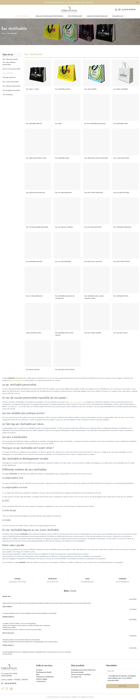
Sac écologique (8, 94)
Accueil (3, 33)
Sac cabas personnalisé (10, 59)
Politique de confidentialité (44, 677)
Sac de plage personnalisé (11, 90)
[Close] (137, 2)
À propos (39, 670)
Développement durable (44, 672)
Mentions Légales (41, 679)
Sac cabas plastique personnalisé (9, 63)
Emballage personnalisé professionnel (49, 16)
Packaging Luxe (117, 16)
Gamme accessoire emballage (97, 16)
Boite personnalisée (75, 16)
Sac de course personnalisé (11, 69)
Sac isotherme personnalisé (11, 86)
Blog (37, 674)
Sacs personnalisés (22, 16)
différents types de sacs (16, 380)
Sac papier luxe (76, 677)
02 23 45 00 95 (10, 683)
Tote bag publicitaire (9, 77)
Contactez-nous (41, 681)
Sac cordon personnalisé (10, 82)
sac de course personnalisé (76, 402)
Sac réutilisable (8, 73)
